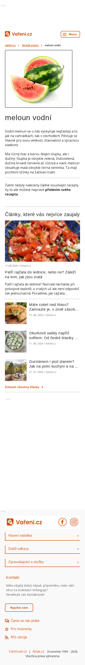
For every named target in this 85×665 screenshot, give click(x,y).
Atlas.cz (38, 651)
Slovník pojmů (30, 45)
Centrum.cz (18, 651)
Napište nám (19, 607)
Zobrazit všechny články (22, 387)
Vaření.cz (10, 45)
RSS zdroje (19, 637)
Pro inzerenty (21, 629)
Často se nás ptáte (25, 620)
